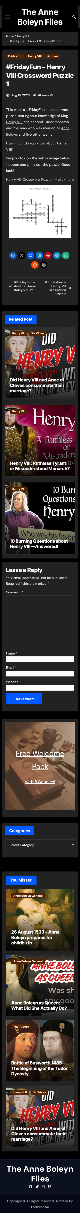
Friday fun (15, 56)
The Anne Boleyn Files (40, 17)
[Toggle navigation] (7, 17)
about (51, 143)
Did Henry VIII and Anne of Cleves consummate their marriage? (37, 385)
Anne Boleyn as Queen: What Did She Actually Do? (39, 1005)
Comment (14, 592)
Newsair (62, 1201)
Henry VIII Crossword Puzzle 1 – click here (40, 179)
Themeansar (40, 1207)
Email (11, 667)
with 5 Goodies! (40, 781)
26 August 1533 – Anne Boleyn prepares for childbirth (35, 937)
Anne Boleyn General (28, 896)
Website (12, 682)
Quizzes (52, 56)
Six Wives (37, 333)
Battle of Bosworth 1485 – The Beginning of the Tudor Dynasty (39, 1068)
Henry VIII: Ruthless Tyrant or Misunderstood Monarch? (40, 466)
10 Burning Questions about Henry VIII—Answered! (39, 543)
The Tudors (21, 1026)
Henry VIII (35, 56)
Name (11, 653)
